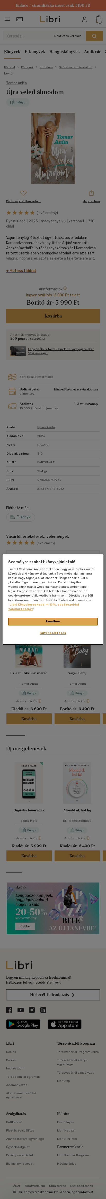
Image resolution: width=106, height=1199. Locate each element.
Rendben (53, 621)
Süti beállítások (53, 633)
